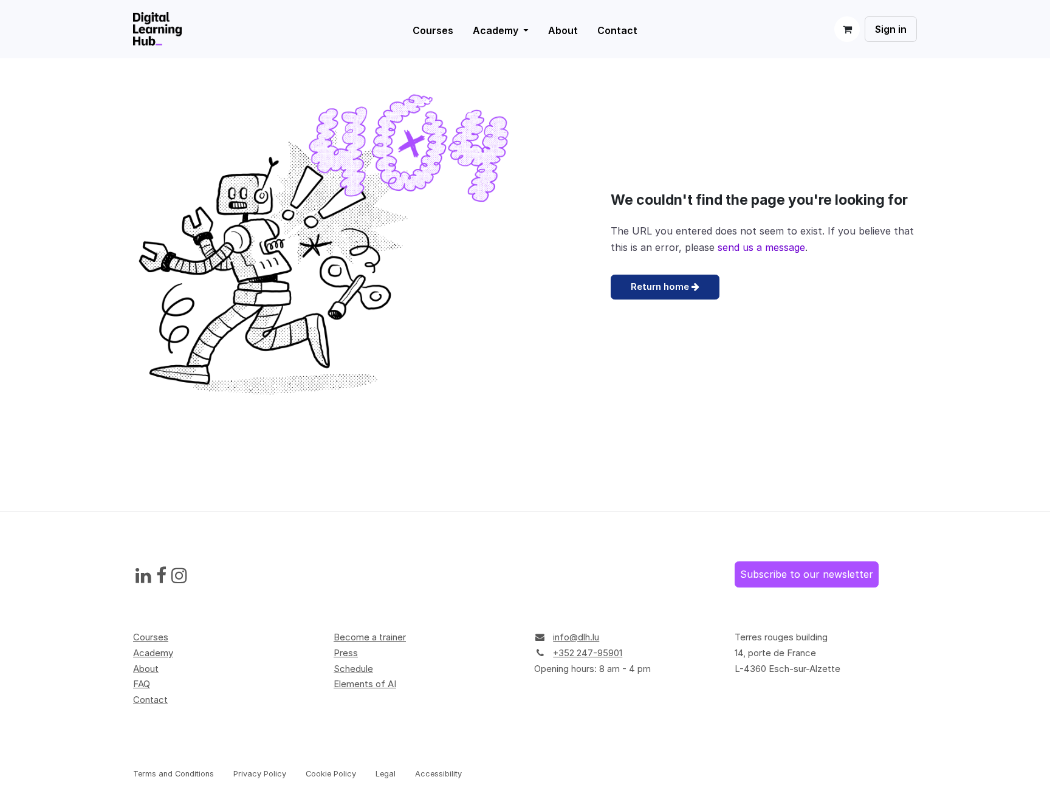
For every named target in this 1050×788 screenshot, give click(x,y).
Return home (661, 286)
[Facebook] (161, 576)
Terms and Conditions (173, 773)
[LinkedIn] (143, 576)
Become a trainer (370, 637)
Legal (386, 773)
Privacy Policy (259, 773)
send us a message (761, 247)
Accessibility (438, 773)
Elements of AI (365, 684)
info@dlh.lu (576, 637)
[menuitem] (500, 30)
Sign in (891, 29)
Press (346, 653)
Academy (153, 653)
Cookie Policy (331, 773)
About (146, 668)
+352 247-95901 (587, 653)
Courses (150, 637)
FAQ (141, 684)
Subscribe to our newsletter (806, 574)
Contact (150, 699)
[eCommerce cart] (847, 29)
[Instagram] (179, 576)
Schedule (353, 668)
